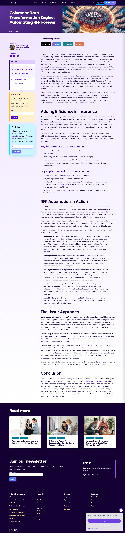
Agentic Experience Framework (20, 500)
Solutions (43, 2)
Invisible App (13, 509)
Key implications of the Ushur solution (20, 74)
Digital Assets (68, 500)
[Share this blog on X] (17, 55)
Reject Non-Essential (104, 525)
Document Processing (16, 512)
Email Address (12, 472)
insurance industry (59, 79)
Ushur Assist (13, 503)
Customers (53, 2)
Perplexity (69, 44)
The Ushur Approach (17, 84)
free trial (15, 136)
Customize (40, 514)
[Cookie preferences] (121, 510)
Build (38, 511)
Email (12, 110)
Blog (65, 497)
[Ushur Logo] (13, 3)
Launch (39, 517)
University (67, 503)
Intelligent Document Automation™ (95, 381)
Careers (93, 503)
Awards (93, 506)
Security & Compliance (17, 515)
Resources (63, 2)
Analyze (39, 520)
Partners (67, 506)
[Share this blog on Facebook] (14, 55)
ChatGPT (47, 44)
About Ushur (95, 497)
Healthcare (40, 500)
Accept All (104, 521)
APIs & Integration (15, 521)
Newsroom (94, 500)
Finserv (39, 503)
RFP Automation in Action (18, 79)
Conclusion (14, 88)
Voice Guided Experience (17, 506)
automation (64, 185)
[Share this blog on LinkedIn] (10, 55)
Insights (12, 518)
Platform (35, 2)
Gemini (57, 44)
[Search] (93, 2)
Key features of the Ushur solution (22, 69)
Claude (80, 44)
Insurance (40, 497)
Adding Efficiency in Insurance (20, 66)
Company (72, 2)
